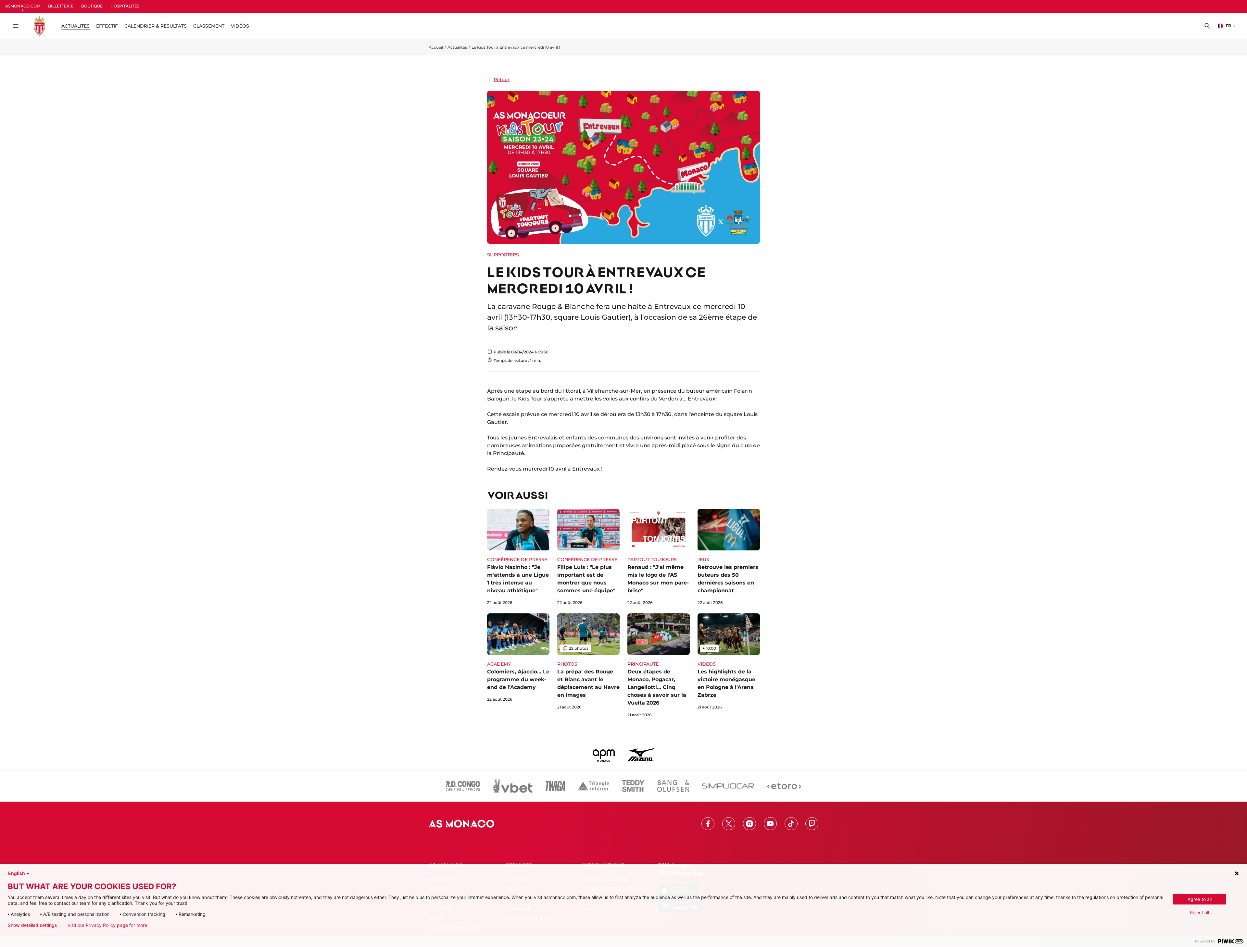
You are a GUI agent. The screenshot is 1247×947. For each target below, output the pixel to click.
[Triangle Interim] (593, 786)
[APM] (604, 755)
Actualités (457, 47)
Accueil (436, 47)
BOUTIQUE (92, 6)
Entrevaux (701, 399)
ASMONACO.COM (22, 6)
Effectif (107, 26)
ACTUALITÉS (75, 26)
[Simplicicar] (728, 786)
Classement (208, 26)
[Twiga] (555, 786)
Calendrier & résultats (155, 26)
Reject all (1199, 912)
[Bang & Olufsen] (673, 786)
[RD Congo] (463, 786)
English (16, 873)
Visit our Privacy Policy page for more (107, 925)
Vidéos (240, 26)
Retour (502, 79)
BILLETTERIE (60, 6)
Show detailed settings (32, 925)
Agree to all (1200, 899)
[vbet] (512, 786)
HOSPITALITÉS (124, 6)
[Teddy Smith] (633, 786)
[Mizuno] (641, 755)
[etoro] (784, 786)
